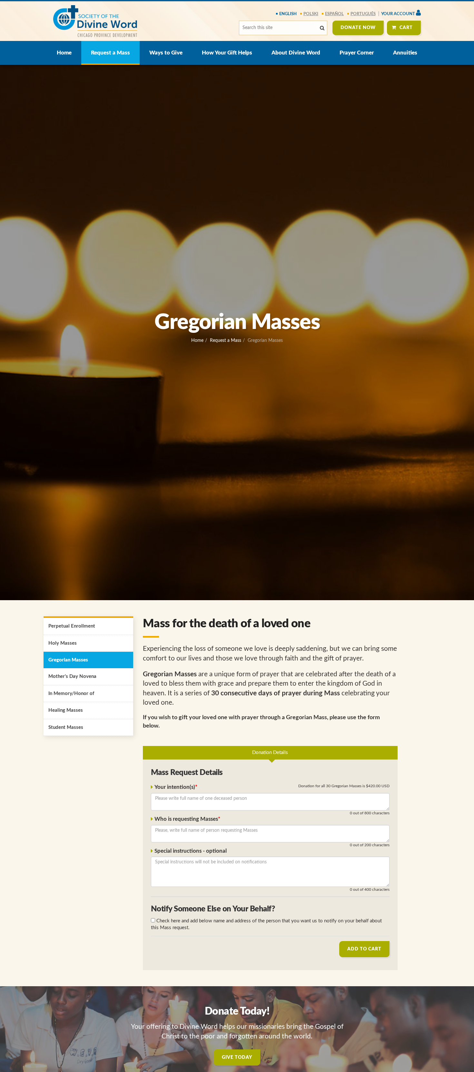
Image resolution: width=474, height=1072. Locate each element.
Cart (406, 27)
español (334, 14)
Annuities (405, 52)
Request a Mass (110, 52)
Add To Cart (364, 949)
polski (310, 14)
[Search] (322, 28)
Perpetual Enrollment (71, 626)
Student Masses (65, 727)
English (288, 14)
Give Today (237, 1057)
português (363, 14)
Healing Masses (65, 710)
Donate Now (358, 27)
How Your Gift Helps (227, 52)
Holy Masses (62, 643)
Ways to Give (166, 52)
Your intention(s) (174, 787)
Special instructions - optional (190, 851)
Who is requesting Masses (186, 819)
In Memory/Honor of (71, 693)
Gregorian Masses (68, 660)
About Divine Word (296, 52)
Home (64, 52)
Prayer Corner (357, 52)
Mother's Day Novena (72, 676)
